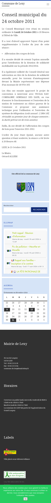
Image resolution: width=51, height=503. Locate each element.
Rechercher (9, 205)
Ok (26, 499)
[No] (48, 494)
